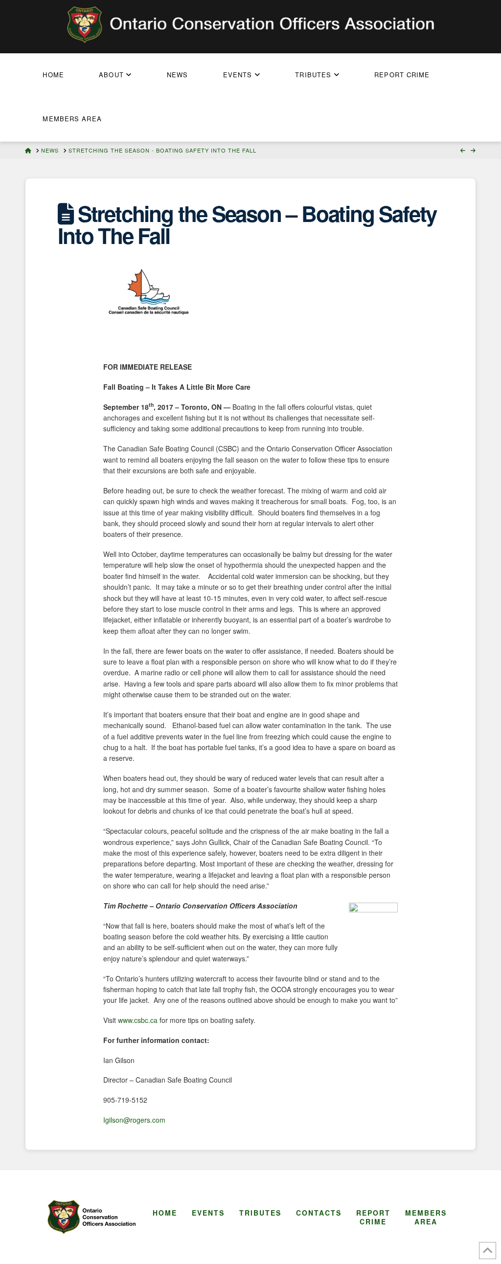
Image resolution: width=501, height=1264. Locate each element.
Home (165, 1212)
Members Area (426, 1217)
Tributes (260, 1212)
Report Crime (373, 1217)
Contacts (319, 1212)
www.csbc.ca (138, 1020)
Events (208, 1212)
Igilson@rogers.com (134, 1120)
